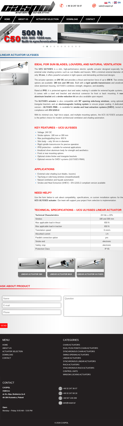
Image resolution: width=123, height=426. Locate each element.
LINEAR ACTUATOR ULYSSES (90, 274)
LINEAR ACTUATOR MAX (61, 274)
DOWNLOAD (72, 19)
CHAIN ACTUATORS (71, 345)
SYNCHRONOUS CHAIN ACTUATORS (79, 351)
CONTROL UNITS (70, 371)
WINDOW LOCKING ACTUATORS (77, 375)
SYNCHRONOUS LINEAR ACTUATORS (79, 361)
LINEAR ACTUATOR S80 (31, 274)
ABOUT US (23, 19)
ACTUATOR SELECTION (47, 19)
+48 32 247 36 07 (70, 388)
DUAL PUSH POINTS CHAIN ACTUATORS (80, 348)
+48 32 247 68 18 (70, 393)
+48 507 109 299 (70, 398)
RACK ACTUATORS (71, 365)
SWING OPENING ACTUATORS (76, 355)
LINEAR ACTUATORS (72, 358)
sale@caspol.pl (69, 403)
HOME (7, 19)
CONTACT (90, 19)
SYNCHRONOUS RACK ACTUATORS (78, 368)
